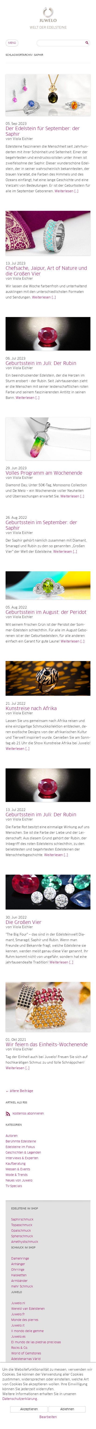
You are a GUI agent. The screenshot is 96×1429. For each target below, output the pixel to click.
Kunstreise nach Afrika (31, 708)
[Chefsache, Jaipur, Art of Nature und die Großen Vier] (48, 260)
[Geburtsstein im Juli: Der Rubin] (48, 355)
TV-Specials (14, 1186)
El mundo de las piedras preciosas (36, 1342)
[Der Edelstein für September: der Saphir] (48, 120)
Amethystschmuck (24, 1242)
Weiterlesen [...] (66, 191)
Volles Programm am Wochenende (44, 473)
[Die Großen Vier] (48, 914)
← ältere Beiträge (19, 1091)
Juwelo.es (18, 1336)
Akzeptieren (29, 1409)
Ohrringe (17, 1269)
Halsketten (19, 1275)
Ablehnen (67, 1409)
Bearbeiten (48, 1417)
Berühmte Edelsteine (21, 1141)
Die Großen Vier (23, 922)
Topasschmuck (21, 1225)
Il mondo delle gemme (27, 1331)
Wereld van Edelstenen (28, 1308)
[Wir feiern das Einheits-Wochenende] (48, 1036)
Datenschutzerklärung (19, 1399)
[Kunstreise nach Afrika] (48, 700)
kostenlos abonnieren (28, 1113)
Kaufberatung (15, 1163)
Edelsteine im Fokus (20, 1147)
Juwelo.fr (18, 1314)
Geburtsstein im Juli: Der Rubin (41, 363)
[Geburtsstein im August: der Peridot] (48, 604)
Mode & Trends (16, 1175)
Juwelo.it (17, 1325)
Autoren (11, 1136)
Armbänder (19, 1281)
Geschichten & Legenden (23, 1152)
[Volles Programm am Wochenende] (48, 464)
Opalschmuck (21, 1230)
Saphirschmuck (22, 1219)
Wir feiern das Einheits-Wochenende (47, 1044)
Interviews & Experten (22, 1158)
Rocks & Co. (19, 1348)
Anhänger (18, 1264)
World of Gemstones (26, 1353)
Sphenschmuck (22, 1236)
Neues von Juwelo (19, 1180)
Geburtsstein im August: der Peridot (46, 612)
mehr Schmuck (22, 1286)
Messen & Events (18, 1169)
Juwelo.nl (18, 1303)
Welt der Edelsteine (48, 15)
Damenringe (20, 1258)
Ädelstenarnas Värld (26, 1359)
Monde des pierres (24, 1320)
